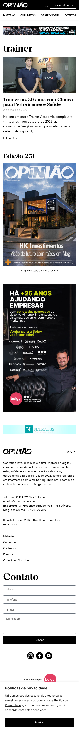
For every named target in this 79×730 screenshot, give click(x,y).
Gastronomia (50, 15)
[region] (39, 706)
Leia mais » (10, 138)
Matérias (9, 15)
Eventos (70, 15)
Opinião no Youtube (16, 560)
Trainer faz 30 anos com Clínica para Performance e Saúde (38, 101)
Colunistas (28, 15)
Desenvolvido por (32, 679)
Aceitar (39, 722)
